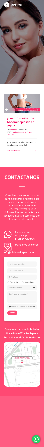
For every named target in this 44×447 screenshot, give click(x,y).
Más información (13, 151)
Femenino (14, 282)
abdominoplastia (19, 132)
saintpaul (13, 130)
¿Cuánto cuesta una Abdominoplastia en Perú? (20, 122)
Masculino (28, 282)
